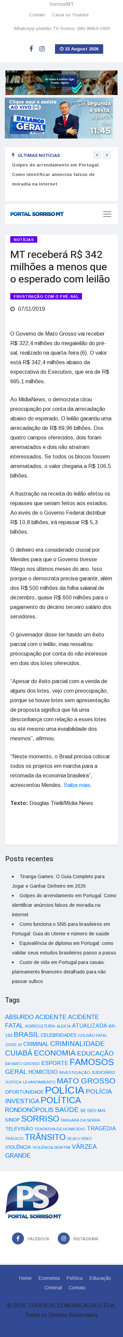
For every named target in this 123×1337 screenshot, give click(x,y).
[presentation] (97, 155)
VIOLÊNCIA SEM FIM (51, 1147)
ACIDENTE (51, 1016)
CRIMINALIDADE (77, 1043)
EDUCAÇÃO (95, 1053)
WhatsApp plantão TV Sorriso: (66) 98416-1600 (62, 28)
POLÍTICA (61, 1100)
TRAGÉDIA (101, 1128)
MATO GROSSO (86, 1080)
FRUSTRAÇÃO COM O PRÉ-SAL (46, 296)
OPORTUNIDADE (24, 1092)
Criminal (53, 1287)
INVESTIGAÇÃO (74, 1072)
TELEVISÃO (19, 1128)
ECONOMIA (55, 1052)
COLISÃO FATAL (92, 1035)
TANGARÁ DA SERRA (80, 1120)
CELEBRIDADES (59, 1035)
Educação (100, 1278)
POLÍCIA (64, 1090)
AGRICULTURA (40, 1026)
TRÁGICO (14, 1139)
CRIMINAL (36, 1044)
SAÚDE (67, 1109)
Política (75, 1278)
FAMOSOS (92, 1062)
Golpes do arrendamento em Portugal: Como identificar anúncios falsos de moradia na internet (56, 174)
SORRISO (40, 1118)
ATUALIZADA (89, 1026)
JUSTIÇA (13, 1082)
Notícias (24, 240)
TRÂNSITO (45, 1137)
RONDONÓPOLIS (29, 1110)
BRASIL (26, 1034)
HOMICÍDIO (43, 1072)
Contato (37, 14)
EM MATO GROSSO (22, 1064)
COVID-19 (13, 1045)
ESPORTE (54, 1063)
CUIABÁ (18, 1053)
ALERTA (64, 1026)
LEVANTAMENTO (39, 1082)
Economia (49, 1278)
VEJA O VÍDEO (79, 1139)
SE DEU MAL (93, 1110)
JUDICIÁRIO (103, 1072)
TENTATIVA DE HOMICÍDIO (60, 1129)
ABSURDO (19, 1017)
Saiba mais (77, 785)
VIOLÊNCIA (18, 1147)
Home (25, 1278)
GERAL (16, 1071)
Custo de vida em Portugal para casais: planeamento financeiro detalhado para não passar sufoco (59, 972)
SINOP (12, 1120)
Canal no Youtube (70, 14)
